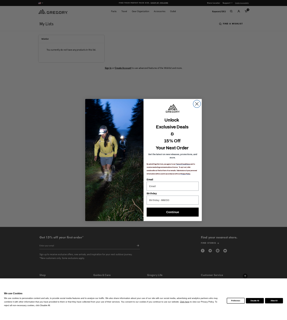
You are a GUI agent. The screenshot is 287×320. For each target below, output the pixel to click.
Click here (184, 302)
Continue (172, 212)
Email (150, 179)
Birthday (152, 193)
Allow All (274, 301)
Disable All (255, 301)
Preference (235, 301)
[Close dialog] (197, 104)
